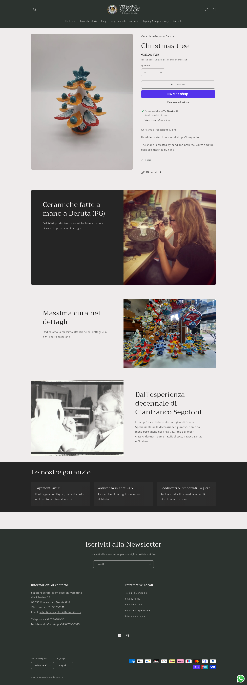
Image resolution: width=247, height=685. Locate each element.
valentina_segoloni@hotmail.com (60, 612)
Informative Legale (135, 616)
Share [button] (148, 160)
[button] (34, 9)
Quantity (145, 65)
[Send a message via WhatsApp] (240, 678)
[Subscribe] (150, 564)
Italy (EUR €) (41, 665)
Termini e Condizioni (136, 593)
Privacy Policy (132, 599)
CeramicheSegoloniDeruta (51, 677)
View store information (157, 120)
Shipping (159, 60)
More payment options (178, 102)
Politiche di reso (133, 604)
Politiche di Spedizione (137, 610)
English (62, 665)
